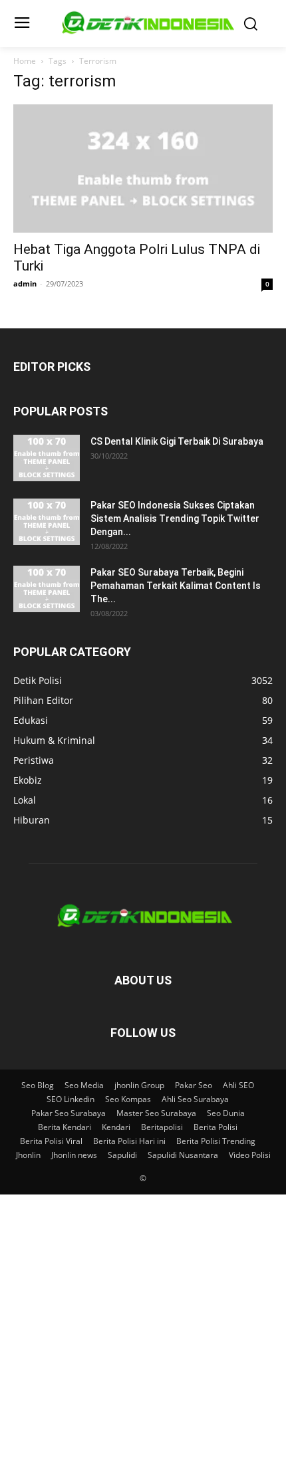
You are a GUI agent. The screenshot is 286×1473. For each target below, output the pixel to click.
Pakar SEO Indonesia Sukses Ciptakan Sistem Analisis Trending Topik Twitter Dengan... (174, 518)
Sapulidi (122, 1155)
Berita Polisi (215, 1127)
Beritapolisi (162, 1127)
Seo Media (84, 1085)
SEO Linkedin (70, 1099)
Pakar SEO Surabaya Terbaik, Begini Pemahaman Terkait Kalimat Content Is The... (175, 585)
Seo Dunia (226, 1113)
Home (24, 60)
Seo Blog (37, 1085)
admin (25, 283)
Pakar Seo (193, 1085)
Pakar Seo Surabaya (68, 1113)
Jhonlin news (74, 1155)
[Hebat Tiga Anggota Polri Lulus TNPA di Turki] (143, 168)
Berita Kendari (64, 1127)
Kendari (116, 1127)
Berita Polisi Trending (215, 1141)
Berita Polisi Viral (51, 1141)
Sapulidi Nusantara (183, 1155)
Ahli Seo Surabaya (195, 1099)
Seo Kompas (128, 1099)
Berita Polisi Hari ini (129, 1141)
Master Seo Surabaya (156, 1113)
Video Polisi (250, 1155)
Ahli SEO (238, 1085)
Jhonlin (28, 1155)
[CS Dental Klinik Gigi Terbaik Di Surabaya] (46, 458)
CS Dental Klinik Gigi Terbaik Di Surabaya (176, 441)
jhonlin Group (139, 1085)
